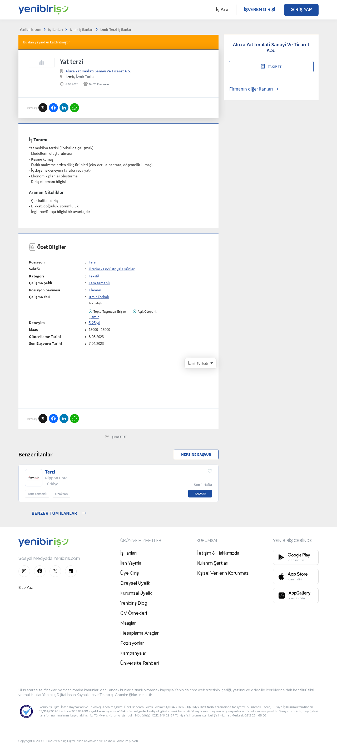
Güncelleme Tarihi (45, 336)
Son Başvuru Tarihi (45, 343)
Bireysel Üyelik (135, 583)
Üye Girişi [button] (130, 573)
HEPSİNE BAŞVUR (196, 454)
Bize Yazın (27, 587)
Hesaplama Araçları (140, 633)
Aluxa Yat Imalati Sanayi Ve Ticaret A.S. (98, 70)
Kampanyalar (133, 653)
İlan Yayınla (130, 563)
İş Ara (222, 9)
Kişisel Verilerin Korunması (223, 573)
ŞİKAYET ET (119, 437)
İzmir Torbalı (86, 76)
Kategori (36, 275)
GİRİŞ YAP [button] (301, 9)
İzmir (95, 316)
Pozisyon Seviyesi (44, 289)
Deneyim (37, 322)
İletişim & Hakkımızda (218, 553)
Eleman (95, 289)
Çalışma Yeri (39, 296)
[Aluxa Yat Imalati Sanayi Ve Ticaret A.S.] (42, 62)
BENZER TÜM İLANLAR (54, 513)
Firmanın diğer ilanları (251, 89)
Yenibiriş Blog (133, 603)
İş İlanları (128, 553)
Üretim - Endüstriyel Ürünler (112, 268)
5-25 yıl (94, 322)
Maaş (33, 329)
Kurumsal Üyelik (136, 593)
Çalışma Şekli (40, 282)
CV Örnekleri (133, 613)
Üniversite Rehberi (139, 663)
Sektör (34, 268)
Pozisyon (37, 262)
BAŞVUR (200, 494)
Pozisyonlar (132, 643)
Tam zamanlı (99, 282)
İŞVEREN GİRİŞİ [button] (259, 9)
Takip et (275, 66)
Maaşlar (128, 623)
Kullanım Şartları (212, 563)
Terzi (92, 262)
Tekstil (94, 275)
